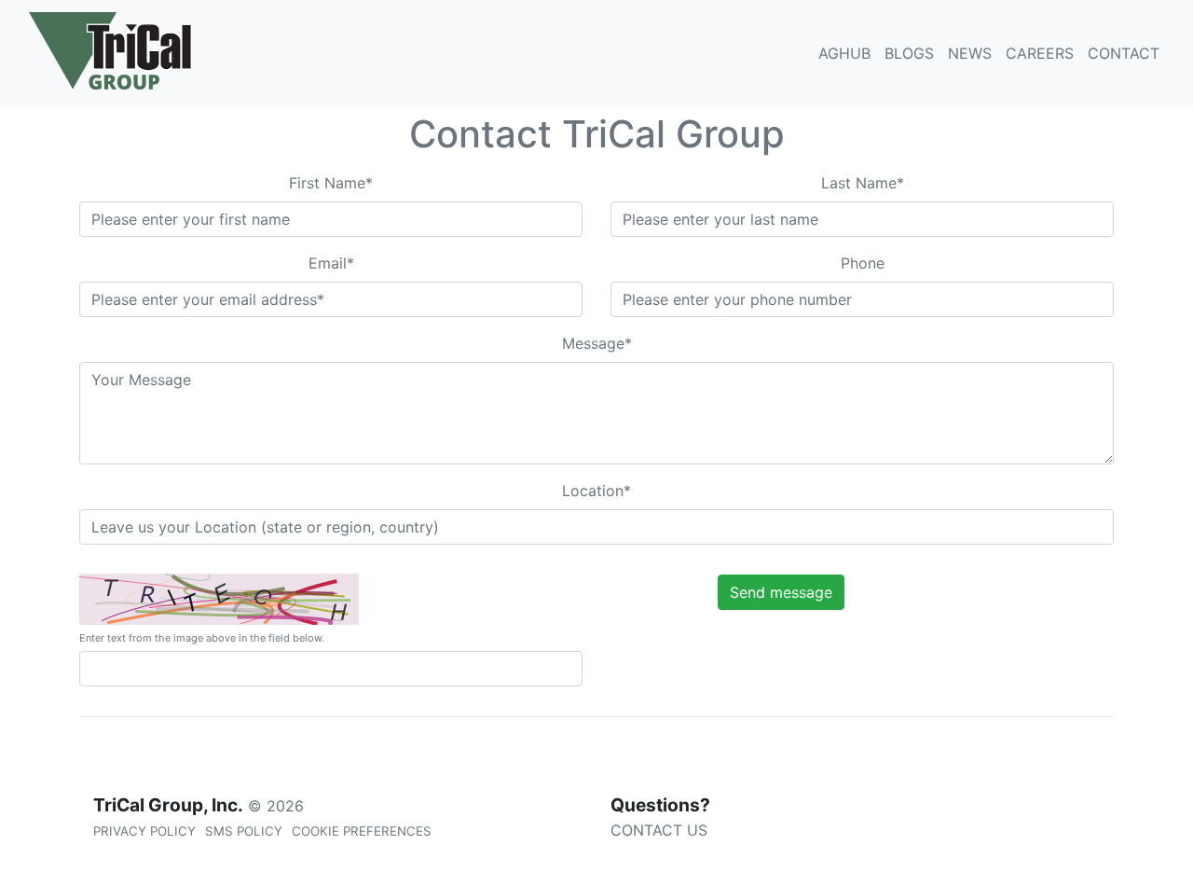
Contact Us (658, 830)
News (970, 53)
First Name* (331, 182)
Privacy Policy (144, 831)
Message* (597, 343)
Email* (331, 263)
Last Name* (862, 182)
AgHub (844, 53)
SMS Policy (243, 831)
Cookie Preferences (362, 831)
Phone (862, 263)
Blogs (909, 53)
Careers (1040, 53)
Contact (1123, 53)
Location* (596, 490)
